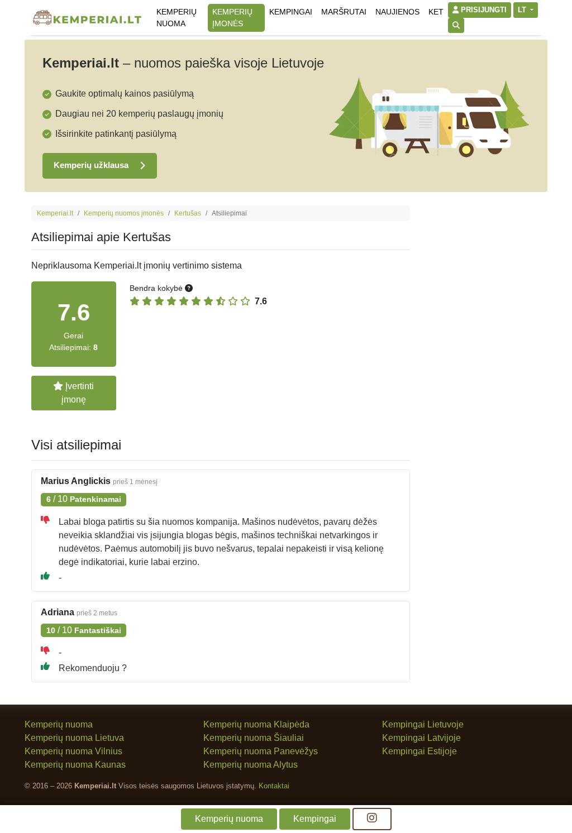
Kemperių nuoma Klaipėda (256, 724)
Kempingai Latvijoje (421, 738)
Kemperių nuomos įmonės (124, 213)
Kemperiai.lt (55, 213)
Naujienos (397, 11)
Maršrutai (343, 11)
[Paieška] (456, 25)
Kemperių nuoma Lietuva (74, 738)
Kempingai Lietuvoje (423, 724)
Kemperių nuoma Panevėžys (260, 751)
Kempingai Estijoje (419, 751)
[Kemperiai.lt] (87, 18)
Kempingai (290, 11)
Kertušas (187, 213)
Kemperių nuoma (176, 17)
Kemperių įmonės (232, 17)
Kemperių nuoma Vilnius (73, 751)
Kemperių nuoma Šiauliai (253, 738)
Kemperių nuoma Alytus (250, 764)
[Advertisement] (482, 372)
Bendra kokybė (157, 288)
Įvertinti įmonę (77, 392)
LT (523, 10)
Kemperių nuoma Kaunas (75, 764)
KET (436, 11)
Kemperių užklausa (92, 165)
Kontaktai (274, 786)
